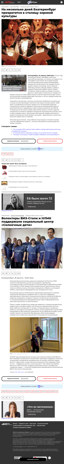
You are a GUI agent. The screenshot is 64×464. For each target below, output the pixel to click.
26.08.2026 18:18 (5, 215)
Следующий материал (33, 459)
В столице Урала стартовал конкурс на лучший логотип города (35, 133)
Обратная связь (41, 425)
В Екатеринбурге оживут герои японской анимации (22, 171)
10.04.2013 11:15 (5, 6)
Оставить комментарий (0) (50, 141)
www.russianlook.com (10, 66)
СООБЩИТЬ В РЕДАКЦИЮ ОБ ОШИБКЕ (22, 427)
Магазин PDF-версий (42, 423)
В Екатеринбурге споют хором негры (18, 187)
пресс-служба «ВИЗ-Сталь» (9, 269)
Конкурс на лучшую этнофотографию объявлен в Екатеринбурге (36, 134)
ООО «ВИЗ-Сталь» (19, 372)
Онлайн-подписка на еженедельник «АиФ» (24, 425)
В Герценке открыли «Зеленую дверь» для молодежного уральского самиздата (29, 176)
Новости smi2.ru (7, 210)
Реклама (15, 423)
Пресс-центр (33, 423)
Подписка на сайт (23, 423)
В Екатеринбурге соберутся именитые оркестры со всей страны (25, 181)
